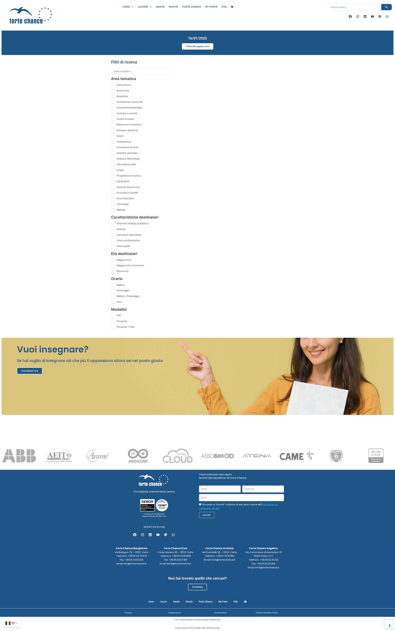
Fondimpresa (124, 141)
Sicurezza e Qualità (127, 192)
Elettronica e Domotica (129, 124)
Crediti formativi (125, 119)
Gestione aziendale (127, 152)
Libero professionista (128, 240)
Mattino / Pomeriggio (128, 296)
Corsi (126, 6)
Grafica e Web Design (128, 158)
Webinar (121, 209)
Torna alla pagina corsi (197, 46)
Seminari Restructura (128, 187)
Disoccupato (123, 246)
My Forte (211, 6)
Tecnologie (123, 204)
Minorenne (123, 271)
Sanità (160, 6)
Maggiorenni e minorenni (130, 265)
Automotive (123, 90)
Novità (173, 6)
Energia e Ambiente (127, 130)
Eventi (120, 136)
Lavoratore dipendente (129, 234)
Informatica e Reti (126, 164)
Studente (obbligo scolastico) (133, 223)
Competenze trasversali (130, 101)
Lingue (120, 169)
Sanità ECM (123, 181)
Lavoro (143, 6)
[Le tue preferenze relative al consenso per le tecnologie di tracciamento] (390, 626)
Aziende (121, 229)
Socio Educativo (125, 198)
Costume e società (127, 113)
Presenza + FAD (125, 326)
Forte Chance (191, 6)
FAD (224, 6)
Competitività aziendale (129, 107)
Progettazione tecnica (129, 175)
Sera (119, 301)
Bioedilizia (122, 96)
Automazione (124, 84)
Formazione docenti (127, 147)
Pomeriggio (123, 290)
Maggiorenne (124, 259)
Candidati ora (29, 370)
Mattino (121, 284)
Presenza (122, 321)
